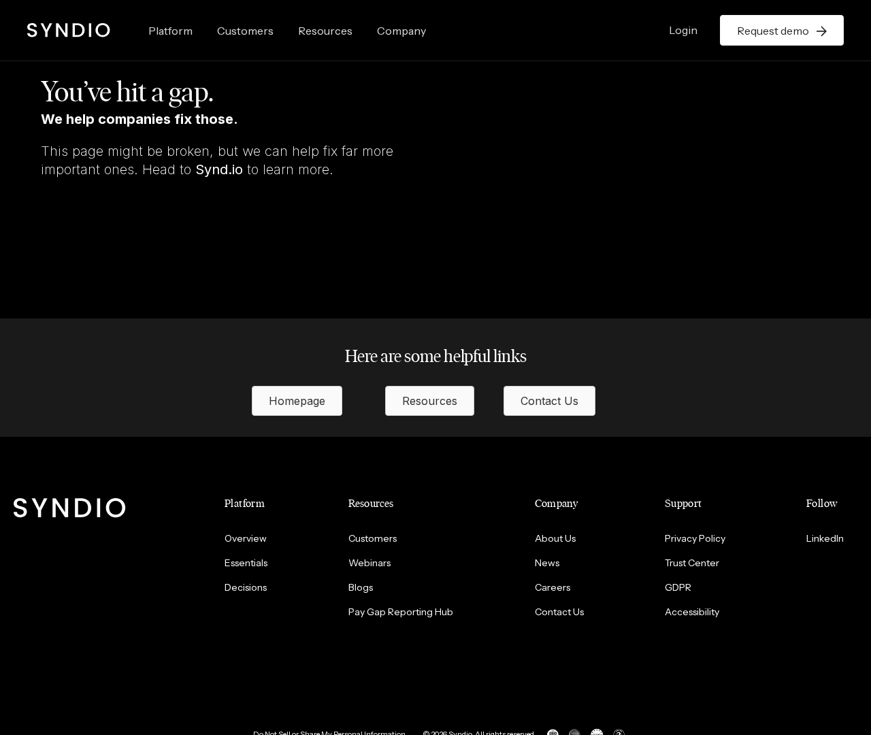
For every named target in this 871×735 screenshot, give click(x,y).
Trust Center (692, 563)
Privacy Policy (695, 538)
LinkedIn (825, 538)
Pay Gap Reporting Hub (400, 612)
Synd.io (219, 169)
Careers (552, 587)
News (547, 563)
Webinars (369, 563)
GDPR (678, 587)
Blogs (360, 587)
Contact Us (559, 612)
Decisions (246, 587)
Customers (245, 30)
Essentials (246, 563)
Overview (246, 538)
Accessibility (692, 612)
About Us (555, 538)
